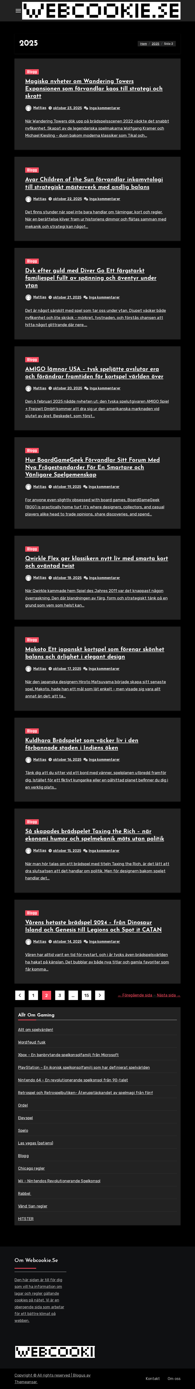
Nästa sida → (168, 995)
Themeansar (26, 1382)
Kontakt (153, 1378)
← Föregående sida (135, 995)
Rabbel (24, 1193)
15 (86, 995)
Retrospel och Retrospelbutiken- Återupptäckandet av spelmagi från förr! (85, 1092)
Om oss (174, 1378)
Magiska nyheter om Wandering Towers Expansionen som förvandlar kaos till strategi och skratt (94, 89)
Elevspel (25, 1118)
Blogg (32, 72)
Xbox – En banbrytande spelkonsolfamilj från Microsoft (68, 1055)
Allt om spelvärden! (35, 1029)
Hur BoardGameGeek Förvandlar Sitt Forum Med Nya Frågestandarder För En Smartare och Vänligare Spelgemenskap (92, 467)
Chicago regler (31, 1168)
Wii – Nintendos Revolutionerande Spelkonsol (59, 1181)
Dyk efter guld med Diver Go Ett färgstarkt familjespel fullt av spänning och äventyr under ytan (90, 278)
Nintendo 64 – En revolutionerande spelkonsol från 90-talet (73, 1080)
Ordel (23, 1105)
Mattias (39, 108)
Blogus (79, 1375)
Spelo (23, 1130)
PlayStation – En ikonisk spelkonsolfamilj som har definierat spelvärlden (84, 1067)
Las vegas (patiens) (35, 1143)
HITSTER (26, 1219)
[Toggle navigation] (18, 11)
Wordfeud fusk (32, 1042)
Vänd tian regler (32, 1206)
